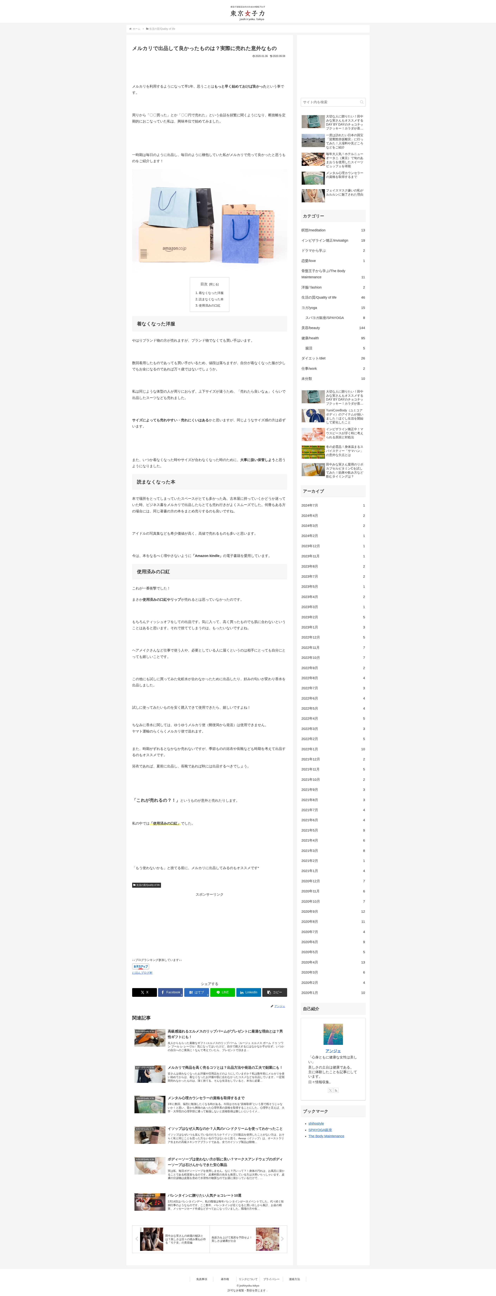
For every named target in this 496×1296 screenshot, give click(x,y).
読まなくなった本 (211, 299)
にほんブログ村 (142, 972)
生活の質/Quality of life (148, 885)
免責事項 (201, 1279)
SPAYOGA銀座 (320, 1130)
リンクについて (248, 1279)
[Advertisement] (209, 69)
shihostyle (316, 1123)
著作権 (225, 1279)
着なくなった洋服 (211, 293)
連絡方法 (294, 1279)
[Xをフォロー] (330, 1090)
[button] (274, 992)
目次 (204, 284)
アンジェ (333, 1051)
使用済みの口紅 (209, 305)
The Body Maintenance (326, 1136)
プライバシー (271, 1279)
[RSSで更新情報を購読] (335, 1090)
